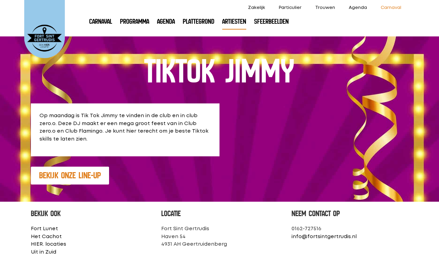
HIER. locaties (48, 244)
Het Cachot (46, 236)
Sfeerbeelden (271, 21)
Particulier (290, 8)
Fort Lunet (44, 228)
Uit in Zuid (43, 252)
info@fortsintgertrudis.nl (324, 236)
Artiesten (234, 21)
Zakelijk (256, 8)
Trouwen (325, 8)
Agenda (358, 8)
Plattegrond (198, 21)
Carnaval (391, 8)
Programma (134, 21)
